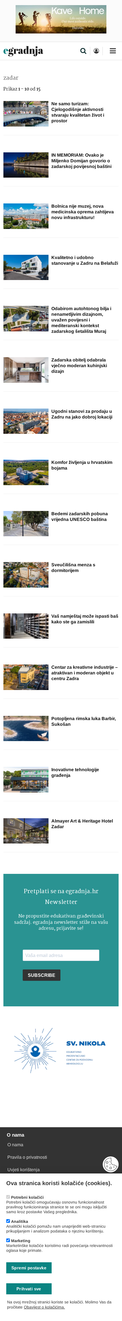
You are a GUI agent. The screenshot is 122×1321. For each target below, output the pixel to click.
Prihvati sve (28, 1288)
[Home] (23, 51)
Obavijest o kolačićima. (44, 1307)
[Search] (83, 51)
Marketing (20, 1240)
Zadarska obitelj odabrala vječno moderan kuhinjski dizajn (79, 365)
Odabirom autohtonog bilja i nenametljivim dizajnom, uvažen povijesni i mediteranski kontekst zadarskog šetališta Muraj (81, 320)
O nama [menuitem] (15, 1144)
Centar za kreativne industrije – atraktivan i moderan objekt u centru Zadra (84, 673)
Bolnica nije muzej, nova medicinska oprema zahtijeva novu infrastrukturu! (82, 212)
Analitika (19, 1221)
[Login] (96, 51)
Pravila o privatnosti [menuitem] (27, 1157)
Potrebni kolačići (27, 1197)
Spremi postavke (28, 1267)
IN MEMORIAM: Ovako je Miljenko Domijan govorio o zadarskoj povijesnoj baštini (81, 161)
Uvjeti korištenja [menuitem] (23, 1169)
